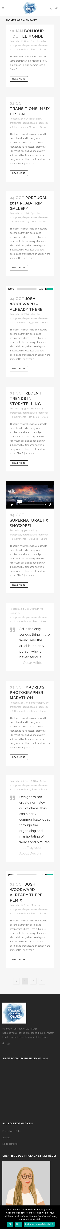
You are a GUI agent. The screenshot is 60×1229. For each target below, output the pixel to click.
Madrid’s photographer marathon (27, 692)
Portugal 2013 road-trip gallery (29, 203)
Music (34, 314)
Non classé (37, 41)
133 (34, 322)
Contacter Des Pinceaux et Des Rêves (29, 1037)
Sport (34, 213)
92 (32, 221)
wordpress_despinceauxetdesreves (29, 45)
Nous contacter (10, 1144)
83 (33, 539)
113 (34, 417)
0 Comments (19, 49)
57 (33, 127)
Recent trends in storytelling (25, 398)
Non (18, 1224)
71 (33, 621)
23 (33, 789)
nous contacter (46, 1033)
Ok (9, 1224)
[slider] (50, 289)
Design (35, 118)
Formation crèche (11, 1131)
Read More (18, 79)
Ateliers (6, 1137)
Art (32, 530)
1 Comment (18, 221)
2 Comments (19, 127)
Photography (38, 702)
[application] (30, 289)
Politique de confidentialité (39, 1224)
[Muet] (46, 289)
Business (35, 408)
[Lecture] (9, 289)
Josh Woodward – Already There (26, 304)
